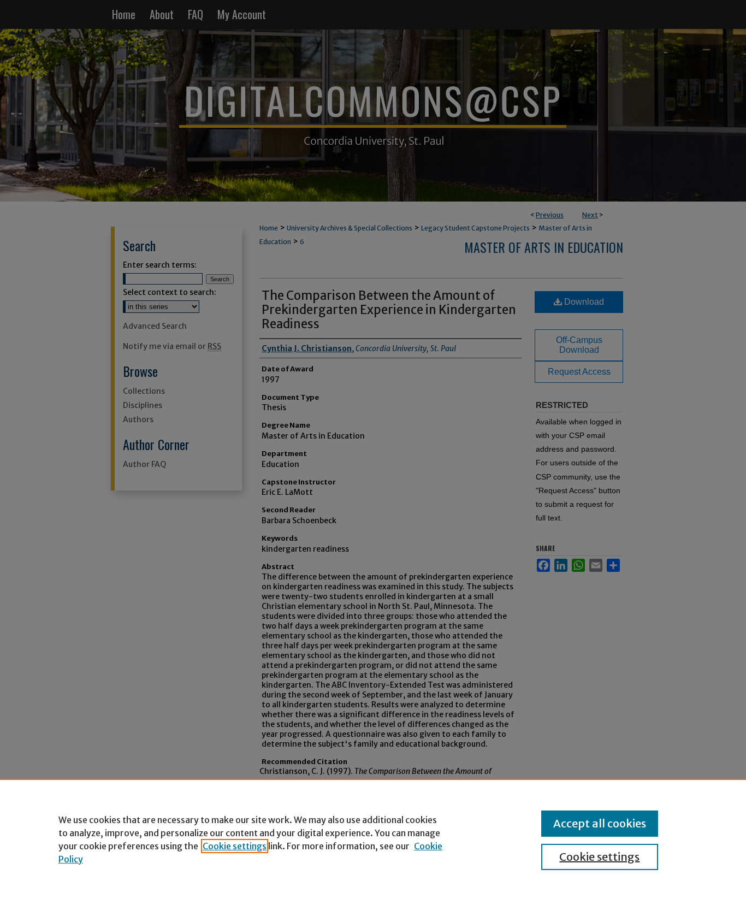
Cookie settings (235, 846)
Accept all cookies (599, 823)
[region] (373, 839)
